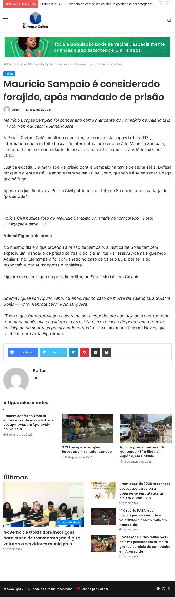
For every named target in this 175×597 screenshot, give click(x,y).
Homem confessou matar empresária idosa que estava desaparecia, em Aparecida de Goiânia (28, 422)
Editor (16, 109)
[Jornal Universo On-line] (35, 20)
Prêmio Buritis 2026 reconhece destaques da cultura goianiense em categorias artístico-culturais (145, 491)
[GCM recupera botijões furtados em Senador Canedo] (87, 428)
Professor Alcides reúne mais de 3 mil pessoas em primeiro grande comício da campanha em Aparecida (144, 544)
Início (10, 64)
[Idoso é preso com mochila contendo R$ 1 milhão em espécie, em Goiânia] (146, 428)
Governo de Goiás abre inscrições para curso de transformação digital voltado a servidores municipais (42, 537)
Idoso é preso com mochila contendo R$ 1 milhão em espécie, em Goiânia (142, 451)
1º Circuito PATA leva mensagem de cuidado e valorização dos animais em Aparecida (143, 517)
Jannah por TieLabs (95, 589)
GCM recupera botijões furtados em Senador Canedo (87, 449)
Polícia (21, 64)
